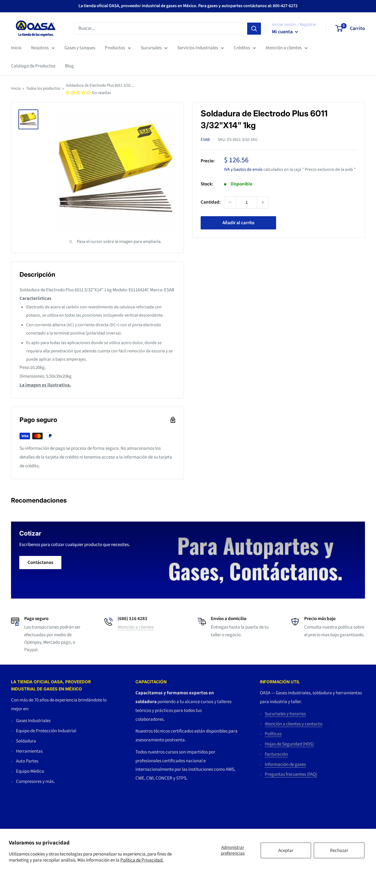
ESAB (205, 139)
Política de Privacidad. (142, 860)
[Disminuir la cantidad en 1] (230, 202)
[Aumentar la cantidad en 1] (263, 202)
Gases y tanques (79, 48)
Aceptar (285, 850)
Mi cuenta (283, 31)
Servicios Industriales (197, 48)
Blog (69, 66)
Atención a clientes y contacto (293, 724)
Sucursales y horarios (285, 714)
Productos (115, 48)
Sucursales (151, 48)
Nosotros (40, 48)
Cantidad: (211, 202)
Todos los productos (43, 88)
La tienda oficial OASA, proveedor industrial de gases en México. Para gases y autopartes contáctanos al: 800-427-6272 (188, 6)
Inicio (16, 48)
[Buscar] (254, 28)
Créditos (242, 48)
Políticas (273, 734)
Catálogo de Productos (33, 66)
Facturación (276, 754)
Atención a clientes (284, 48)
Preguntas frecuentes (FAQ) (291, 774)
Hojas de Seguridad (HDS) (289, 744)
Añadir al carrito (238, 222)
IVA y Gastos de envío (243, 169)
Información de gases (285, 764)
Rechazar (339, 850)
